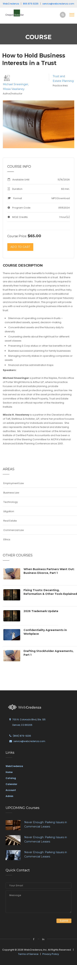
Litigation (8, 511)
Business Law (11, 492)
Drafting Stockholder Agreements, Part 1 (48, 652)
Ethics (6, 539)
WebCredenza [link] (14, 766)
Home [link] (9, 772)
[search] (63, 14)
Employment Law (13, 483)
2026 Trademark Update (41, 611)
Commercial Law (13, 530)
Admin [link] (9, 796)
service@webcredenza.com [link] (58, 3)
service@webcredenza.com (29, 741)
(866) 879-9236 (22, 735)
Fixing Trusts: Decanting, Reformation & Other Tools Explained (50, 592)
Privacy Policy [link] (50, 954)
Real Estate (10, 520)
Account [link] (11, 790)
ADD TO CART (20, 247)
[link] (17, 13)
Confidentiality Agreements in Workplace (45, 631)
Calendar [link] (11, 784)
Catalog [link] (11, 778)
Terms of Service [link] (28, 954)
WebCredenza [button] (11, 3)
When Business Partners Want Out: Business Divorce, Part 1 (49, 571)
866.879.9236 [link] (30, 3)
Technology (10, 502)
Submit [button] (64, 920)
